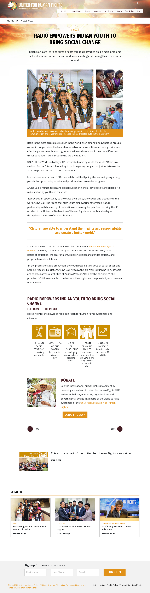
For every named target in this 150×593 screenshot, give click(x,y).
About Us (64, 11)
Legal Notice (137, 585)
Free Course (109, 11)
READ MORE (56, 460)
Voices (119, 11)
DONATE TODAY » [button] (75, 415)
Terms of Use (125, 585)
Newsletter (28, 20)
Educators (97, 11)
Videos (87, 11)
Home (11, 20)
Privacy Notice (99, 585)
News (139, 11)
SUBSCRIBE (115, 572)
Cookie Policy (112, 585)
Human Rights (76, 11)
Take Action (129, 11)
